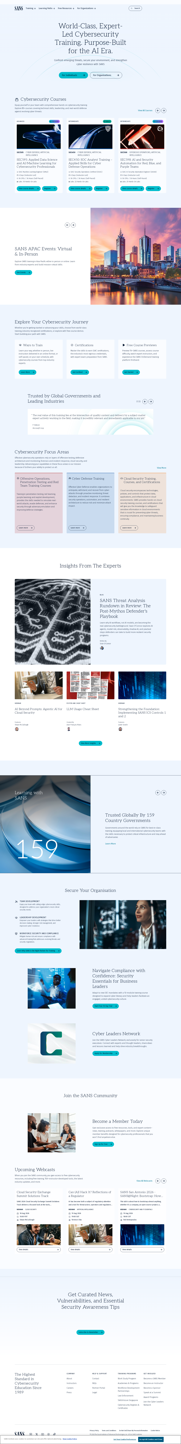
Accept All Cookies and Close (151, 1439)
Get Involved (150, 1374)
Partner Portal (98, 1388)
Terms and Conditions (109, 1430)
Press (69, 1392)
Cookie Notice (155, 1430)
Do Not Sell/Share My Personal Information (133, 1430)
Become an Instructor (153, 1383)
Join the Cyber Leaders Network (154, 1403)
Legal (94, 1392)
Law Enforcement (125, 1396)
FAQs (94, 1383)
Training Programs (127, 1374)
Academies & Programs (128, 1383)
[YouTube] (42, 1434)
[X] (36, 1434)
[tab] (31, 8)
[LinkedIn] (30, 1434)
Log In (139, 2)
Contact (95, 1378)
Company (71, 1374)
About (69, 1378)
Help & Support (99, 1374)
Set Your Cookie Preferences (125, 1439)
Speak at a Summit (152, 1392)
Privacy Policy (94, 1430)
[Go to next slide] (163, 110)
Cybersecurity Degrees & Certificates (128, 1406)
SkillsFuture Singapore (128, 1400)
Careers (70, 1388)
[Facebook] (48, 1434)
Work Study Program (127, 1378)
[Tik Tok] (54, 1434)
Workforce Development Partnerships (129, 1389)
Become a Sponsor (152, 1388)
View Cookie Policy (70, 1439)
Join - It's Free (150, 2)
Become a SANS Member (155, 1378)
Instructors (72, 1383)
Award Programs (151, 1397)
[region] (90, 1439)
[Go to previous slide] (157, 110)
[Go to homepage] (19, 8)
